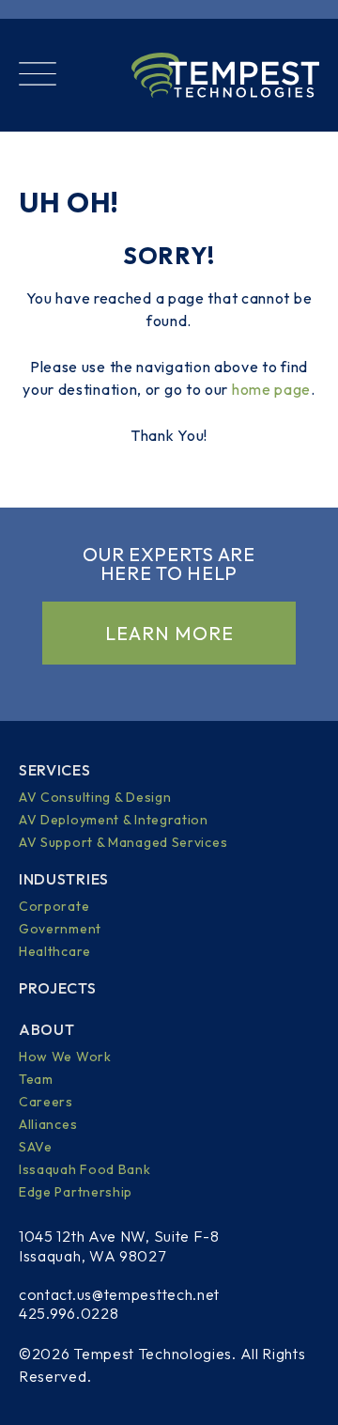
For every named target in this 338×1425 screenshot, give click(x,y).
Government (60, 928)
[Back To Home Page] (225, 75)
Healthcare (55, 951)
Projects (58, 988)
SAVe (36, 1146)
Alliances (48, 1124)
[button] (37, 75)
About (47, 1029)
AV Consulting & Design (95, 797)
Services (55, 769)
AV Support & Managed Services (123, 842)
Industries (64, 878)
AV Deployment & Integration (113, 819)
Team (36, 1079)
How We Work (65, 1056)
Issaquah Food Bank (85, 1169)
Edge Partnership (75, 1191)
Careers (46, 1101)
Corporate (54, 906)
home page (271, 389)
